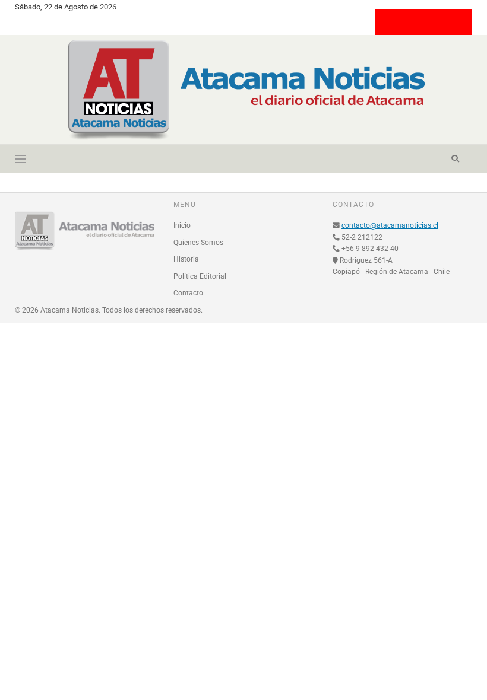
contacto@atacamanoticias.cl (389, 225)
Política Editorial (199, 276)
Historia (186, 259)
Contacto (188, 293)
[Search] (455, 159)
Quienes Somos (198, 242)
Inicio (182, 225)
